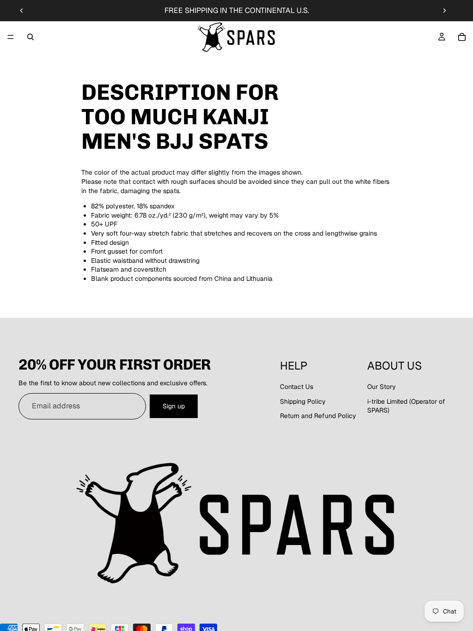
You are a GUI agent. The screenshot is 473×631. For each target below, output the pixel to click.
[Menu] (10, 37)
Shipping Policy (303, 401)
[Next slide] (444, 10)
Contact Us (296, 386)
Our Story (381, 386)
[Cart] (462, 37)
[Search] (30, 37)
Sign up (174, 406)
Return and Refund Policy (318, 416)
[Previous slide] (22, 10)
